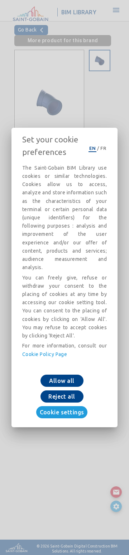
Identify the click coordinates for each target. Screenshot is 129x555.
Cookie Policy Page (44, 354)
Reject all (61, 396)
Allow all (61, 381)
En (92, 148)
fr (103, 148)
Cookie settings (62, 412)
